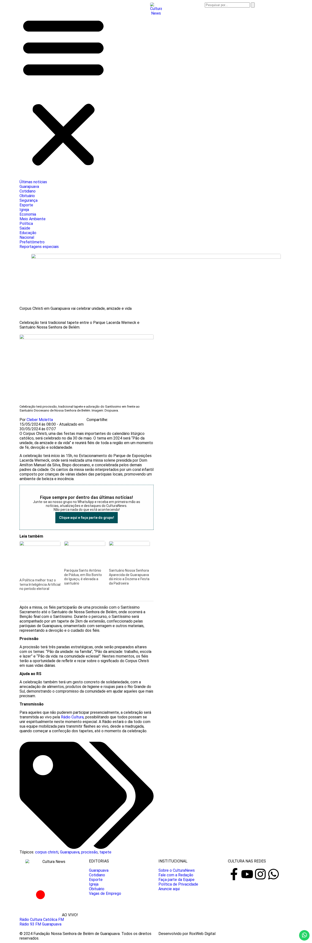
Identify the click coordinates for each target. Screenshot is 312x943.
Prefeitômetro (32, 242)
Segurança (29, 200)
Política (26, 223)
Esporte (26, 205)
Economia (28, 214)
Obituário (27, 195)
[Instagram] (260, 874)
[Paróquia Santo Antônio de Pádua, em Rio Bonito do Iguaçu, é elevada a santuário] (84, 544)
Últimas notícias (33, 182)
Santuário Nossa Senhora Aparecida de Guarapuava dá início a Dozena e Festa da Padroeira (129, 576)
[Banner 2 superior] (156, 257)
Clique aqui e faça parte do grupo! (86, 518)
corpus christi (46, 852)
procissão (89, 852)
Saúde (25, 228)
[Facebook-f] (234, 874)
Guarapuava (29, 186)
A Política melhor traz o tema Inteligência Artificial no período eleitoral (40, 584)
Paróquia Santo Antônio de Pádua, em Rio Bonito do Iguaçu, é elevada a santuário (83, 576)
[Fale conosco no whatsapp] (304, 935)
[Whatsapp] (273, 874)
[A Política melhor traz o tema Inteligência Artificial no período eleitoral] (40, 544)
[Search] (253, 5)
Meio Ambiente (33, 219)
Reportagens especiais (39, 246)
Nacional (27, 237)
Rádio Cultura (72, 717)
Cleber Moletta (40, 419)
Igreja (24, 209)
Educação (28, 232)
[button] (63, 91)
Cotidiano (28, 191)
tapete (105, 852)
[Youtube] (247, 874)
